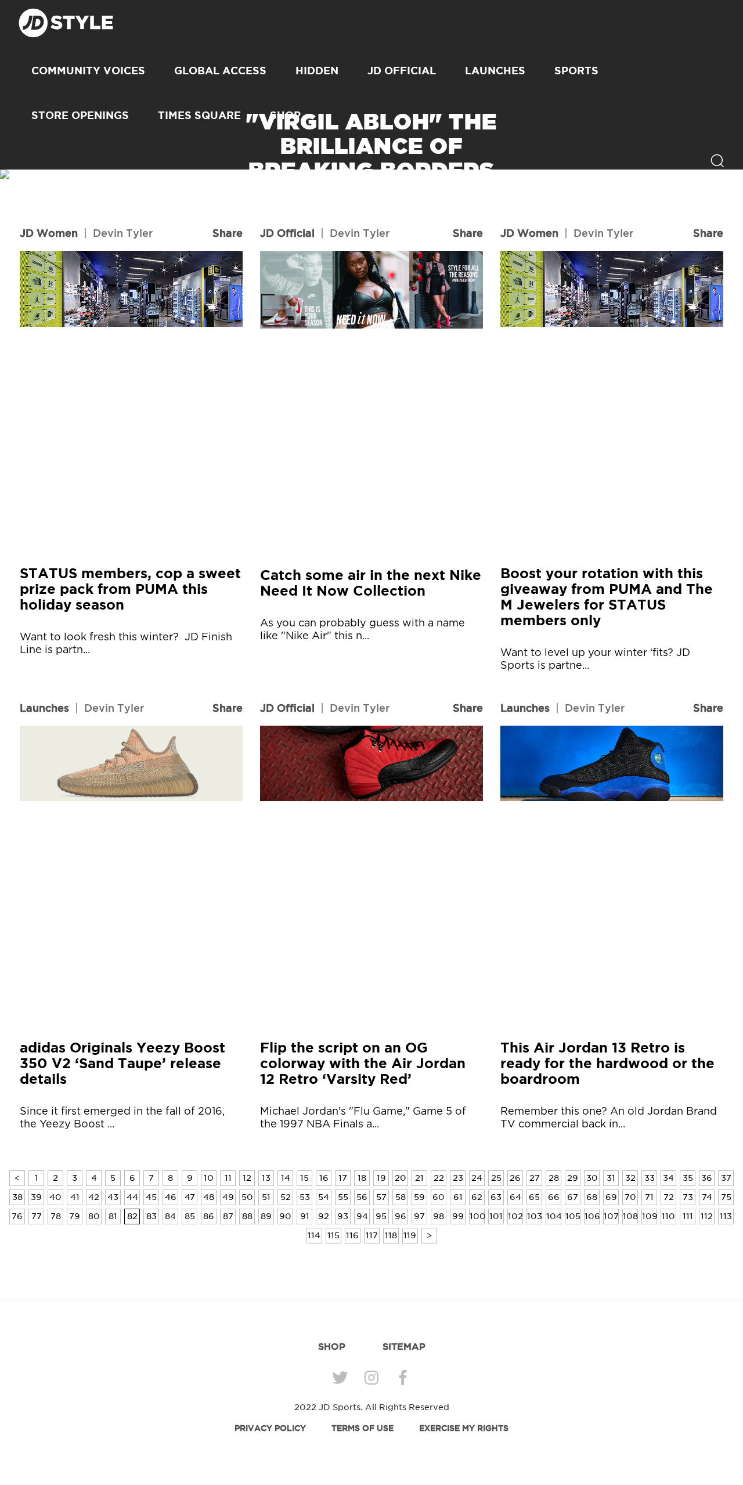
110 (668, 1216)
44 (132, 1197)
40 (55, 1197)
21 (419, 1178)
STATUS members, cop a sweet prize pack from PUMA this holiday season (130, 588)
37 (726, 1178)
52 (285, 1197)
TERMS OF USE (362, 1428)
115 (333, 1235)
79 (74, 1216)
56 (361, 1197)
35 (688, 1178)
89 (266, 1216)
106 (592, 1216)
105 (572, 1216)
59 (419, 1197)
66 (554, 1197)
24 (476, 1178)
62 (476, 1197)
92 (323, 1216)
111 (688, 1216)
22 (439, 1178)
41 (75, 1197)
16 (324, 1178)
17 (342, 1178)
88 (247, 1216)
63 (496, 1197)
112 (707, 1216)
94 (362, 1216)
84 (170, 1216)
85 (190, 1216)
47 (190, 1197)
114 (314, 1235)
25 (496, 1178)
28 (554, 1178)
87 (228, 1216)
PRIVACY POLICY (270, 1428)
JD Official (401, 70)
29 (572, 1178)
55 (343, 1197)
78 (56, 1216)
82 (132, 1216)
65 (534, 1197)
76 (17, 1216)
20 (400, 1178)
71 (649, 1197)
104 (553, 1216)
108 (630, 1216)
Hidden (316, 70)
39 (36, 1197)
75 (726, 1197)
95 (381, 1216)
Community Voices (88, 70)
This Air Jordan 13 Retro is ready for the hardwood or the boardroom (607, 1063)
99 (458, 1216)
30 (592, 1178)
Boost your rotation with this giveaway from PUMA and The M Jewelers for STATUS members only (606, 596)
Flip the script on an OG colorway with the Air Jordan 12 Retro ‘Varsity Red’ (363, 1063)
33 (649, 1178)
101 (496, 1216)
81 (113, 1216)
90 (285, 1216)
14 (285, 1178)
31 (611, 1178)
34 (668, 1178)
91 (304, 1216)
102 (515, 1216)
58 (400, 1197)
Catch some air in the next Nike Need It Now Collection (370, 583)
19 (381, 1178)
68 (591, 1197)
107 (611, 1216)
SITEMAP (404, 1346)
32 (630, 1178)
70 (630, 1197)
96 (400, 1216)
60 (438, 1197)
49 (228, 1197)
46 (170, 1197)
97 (419, 1216)
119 (409, 1235)
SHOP (331, 1346)
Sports (576, 70)
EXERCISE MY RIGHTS (463, 1428)
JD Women (49, 233)
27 (534, 1178)
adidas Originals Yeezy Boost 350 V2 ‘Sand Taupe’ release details (122, 1063)
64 (515, 1197)
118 (391, 1235)
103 (534, 1216)
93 (342, 1216)
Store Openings (80, 115)
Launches (495, 70)
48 (208, 1197)
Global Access (220, 70)
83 (151, 1216)
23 (458, 1178)
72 (668, 1197)
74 (707, 1197)
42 (93, 1197)
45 (151, 1197)
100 (477, 1216)
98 (438, 1216)
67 (572, 1197)
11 (228, 1178)
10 (209, 1178)
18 (362, 1178)
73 (688, 1197)
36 (706, 1178)
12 (247, 1178)
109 (649, 1216)
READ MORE (371, 212)
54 (323, 1197)
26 (515, 1178)
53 (305, 1197)
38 (17, 1197)
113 (726, 1216)
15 (304, 1178)
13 (266, 1178)
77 (36, 1216)
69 (611, 1197)
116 (352, 1235)
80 (94, 1216)
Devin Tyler (123, 233)
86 (208, 1216)
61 (458, 1197)
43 (112, 1197)
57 (381, 1197)
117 (372, 1235)
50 (247, 1197)
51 (266, 1197)
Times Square (199, 115)
